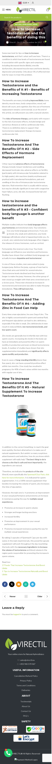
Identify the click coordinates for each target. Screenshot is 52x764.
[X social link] (12, 584)
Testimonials (25, 701)
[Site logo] (26, 9)
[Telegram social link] (32, 584)
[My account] (33, 3)
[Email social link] (18, 584)
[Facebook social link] (5, 584)
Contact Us (26, 711)
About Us (26, 706)
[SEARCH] (47, 17)
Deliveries (26, 690)
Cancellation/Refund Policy (26, 676)
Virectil (12, 42)
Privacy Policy (26, 680)
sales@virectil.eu (27, 660)
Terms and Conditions (25, 685)
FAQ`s (26, 716)
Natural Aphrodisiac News (26, 24)
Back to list (26, 596)
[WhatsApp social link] (25, 584)
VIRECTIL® (17, 753)
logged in (17, 614)
